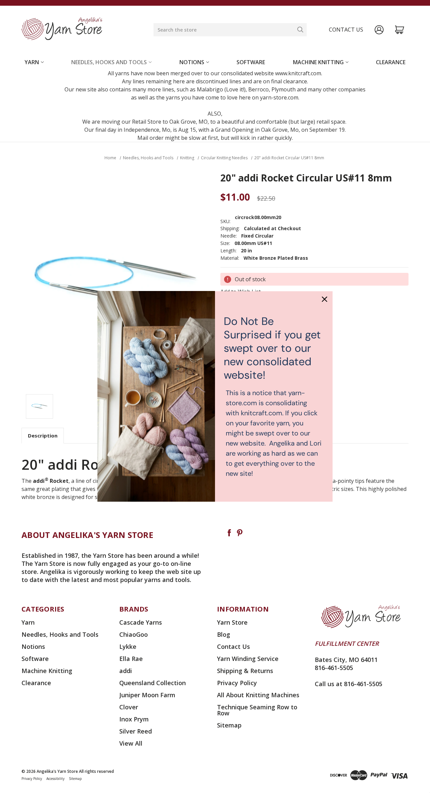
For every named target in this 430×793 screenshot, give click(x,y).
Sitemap (229, 725)
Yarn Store (232, 622)
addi (125, 671)
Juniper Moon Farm (147, 695)
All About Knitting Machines (258, 695)
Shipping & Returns (245, 671)
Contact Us (233, 646)
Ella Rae (131, 659)
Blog (223, 634)
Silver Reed (135, 731)
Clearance (390, 62)
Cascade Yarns (140, 622)
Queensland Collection (152, 683)
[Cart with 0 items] (399, 30)
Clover (128, 707)
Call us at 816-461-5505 (348, 684)
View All (130, 743)
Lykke (127, 646)
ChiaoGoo (133, 634)
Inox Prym (134, 719)
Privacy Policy (237, 683)
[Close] (324, 299)
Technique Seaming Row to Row (257, 710)
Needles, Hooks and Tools (109, 62)
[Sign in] (379, 30)
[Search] (300, 29)
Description (42, 435)
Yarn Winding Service (247, 659)
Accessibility (55, 778)
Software (250, 62)
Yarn (32, 62)
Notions (191, 62)
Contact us (346, 29)
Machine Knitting (318, 62)
